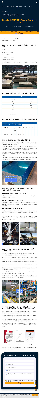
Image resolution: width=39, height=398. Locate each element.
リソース (25, 6)
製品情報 (13, 6)
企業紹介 (8, 6)
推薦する (21, 6)
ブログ (30, 6)
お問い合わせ (4, 11)
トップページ (5, 14)
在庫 (16, 33)
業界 (17, 6)
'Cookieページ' (27, 396)
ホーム (3, 6)
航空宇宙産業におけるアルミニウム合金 (17, 14)
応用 (8, 14)
